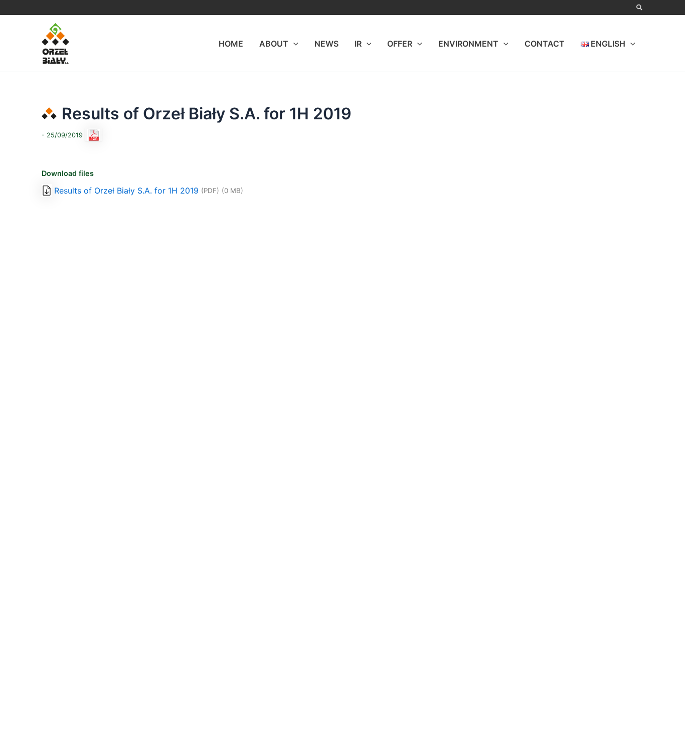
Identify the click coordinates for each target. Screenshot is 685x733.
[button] (639, 8)
